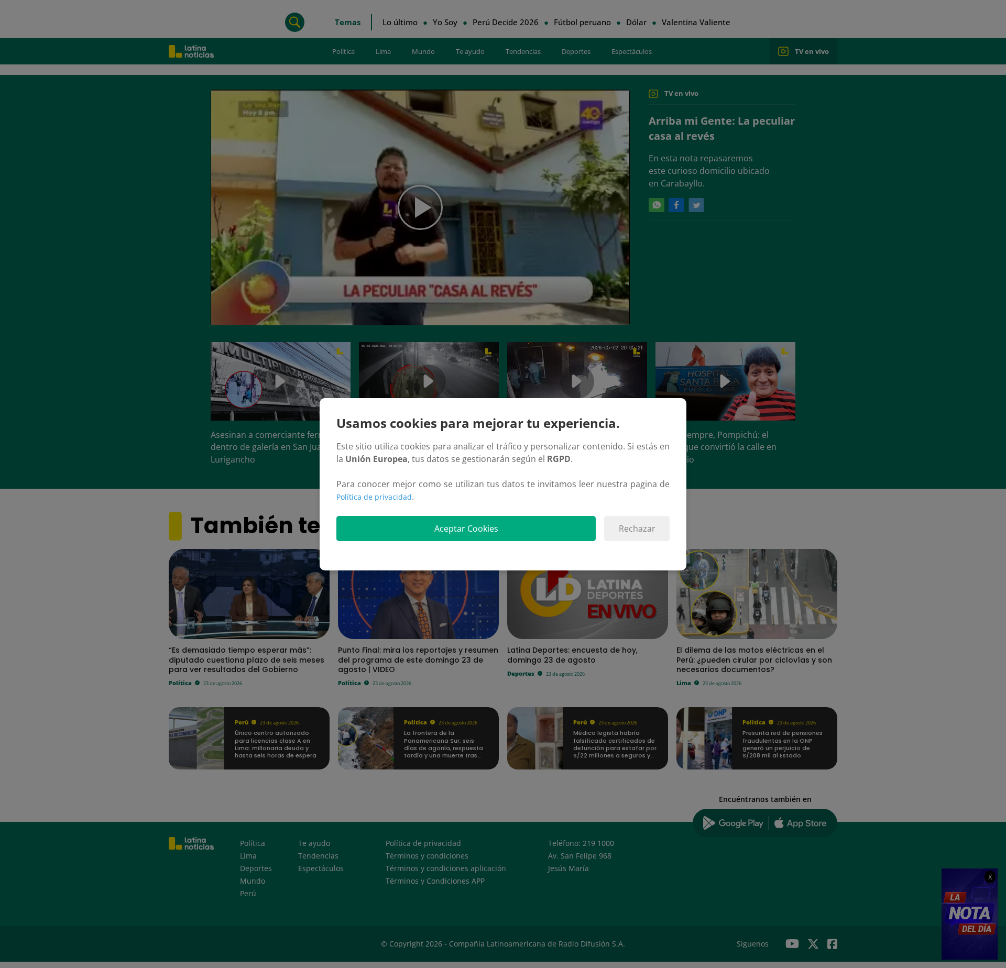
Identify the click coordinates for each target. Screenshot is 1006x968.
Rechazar (637, 528)
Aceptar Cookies (466, 528)
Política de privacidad (374, 497)
